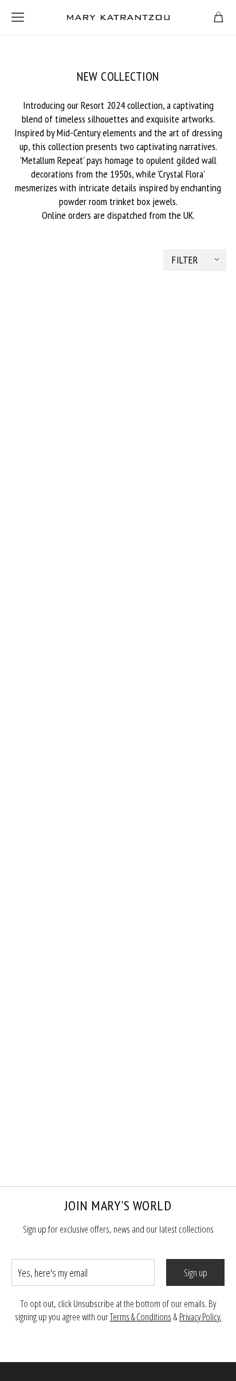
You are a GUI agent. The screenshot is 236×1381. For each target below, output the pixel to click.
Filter (185, 259)
